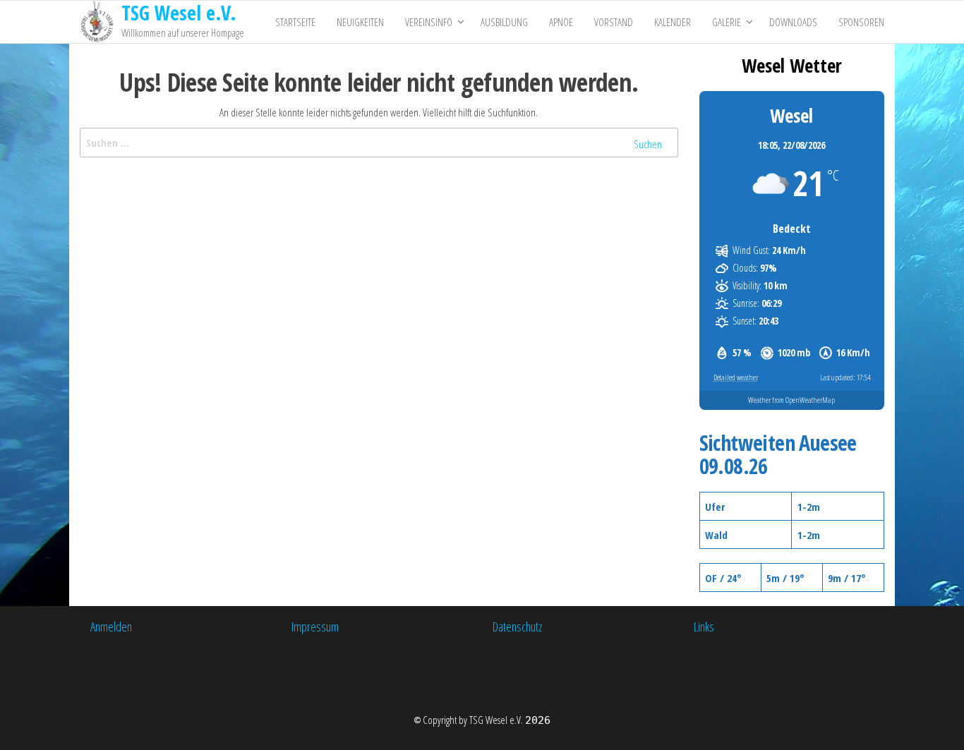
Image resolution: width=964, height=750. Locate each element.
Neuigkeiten (360, 22)
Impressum (315, 626)
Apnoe (561, 22)
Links (704, 626)
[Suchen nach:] (379, 142)
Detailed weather (735, 377)
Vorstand (613, 22)
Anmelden (111, 626)
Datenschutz (517, 626)
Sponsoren (861, 22)
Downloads (793, 22)
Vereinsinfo (428, 22)
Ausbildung (504, 22)
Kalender (672, 22)
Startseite (295, 22)
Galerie (726, 22)
